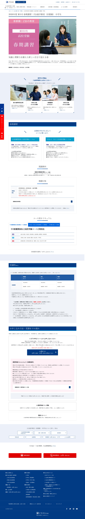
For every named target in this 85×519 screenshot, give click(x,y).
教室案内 (75, 6)
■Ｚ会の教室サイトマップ (49, 496)
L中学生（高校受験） (30, 477)
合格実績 (58, 2)
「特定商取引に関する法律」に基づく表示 (16, 503)
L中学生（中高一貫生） (30, 480)
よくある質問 (64, 6)
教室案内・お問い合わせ (50, 437)
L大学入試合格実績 (11, 477)
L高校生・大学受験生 (30, 482)
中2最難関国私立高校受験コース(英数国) (18, 224)
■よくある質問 (9, 489)
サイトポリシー (48, 503)
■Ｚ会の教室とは (9, 472)
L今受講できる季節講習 (30, 489)
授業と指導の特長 (21, 6)
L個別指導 (28, 494)
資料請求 (26, 455)
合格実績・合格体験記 (53, 6)
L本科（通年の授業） (30, 487)
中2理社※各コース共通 (54, 224)
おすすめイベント (2, 122)
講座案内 (42, 6)
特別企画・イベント (31, 6)
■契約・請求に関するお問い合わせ (13, 492)
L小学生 (27, 475)
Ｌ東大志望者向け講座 (30, 492)
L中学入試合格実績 (11, 482)
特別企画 (17, 437)
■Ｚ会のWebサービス (48, 472)
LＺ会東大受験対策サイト (50, 477)
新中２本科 (2, 135)
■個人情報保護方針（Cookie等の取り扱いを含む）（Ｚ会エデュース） (51, 490)
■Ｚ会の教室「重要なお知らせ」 (50, 493)
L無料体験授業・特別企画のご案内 (33, 496)
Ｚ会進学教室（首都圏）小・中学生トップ (10, 7)
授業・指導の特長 (42, 432)
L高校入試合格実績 (11, 480)
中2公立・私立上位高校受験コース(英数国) (38, 224)
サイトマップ (59, 503)
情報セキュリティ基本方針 (35, 503)
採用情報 (62, 2)
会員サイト (68, 2)
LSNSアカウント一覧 (49, 475)
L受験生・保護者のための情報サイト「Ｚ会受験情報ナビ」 (52, 485)
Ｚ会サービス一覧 (76, 2)
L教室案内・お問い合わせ (12, 487)
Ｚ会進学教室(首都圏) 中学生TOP (25, 433)
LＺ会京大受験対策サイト (50, 480)
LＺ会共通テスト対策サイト (50, 482)
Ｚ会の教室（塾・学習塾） (20, 2)
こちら (52, 251)
